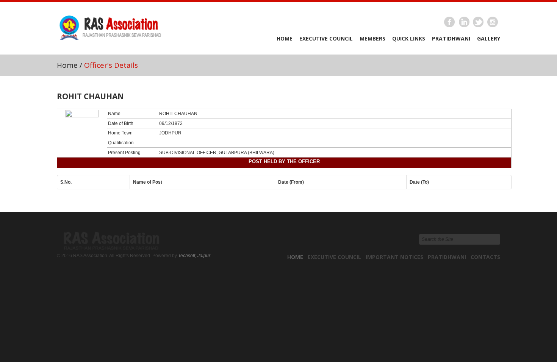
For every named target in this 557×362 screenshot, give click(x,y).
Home (285, 38)
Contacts (485, 257)
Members (372, 38)
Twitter (478, 22)
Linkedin (464, 22)
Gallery (488, 38)
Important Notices (394, 257)
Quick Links (408, 38)
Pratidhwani (451, 38)
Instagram (493, 22)
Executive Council (326, 38)
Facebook (449, 22)
